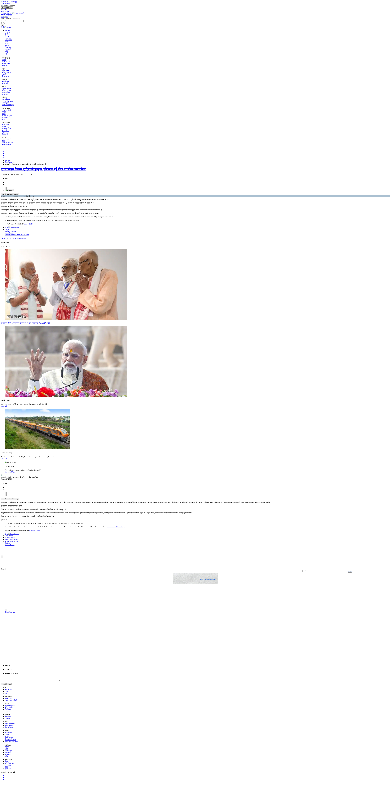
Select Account (10, 612)
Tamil (7, 43)
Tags (6, 227)
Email (8, 665)
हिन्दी (6, 34)
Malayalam (8, 40)
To (2, 23)
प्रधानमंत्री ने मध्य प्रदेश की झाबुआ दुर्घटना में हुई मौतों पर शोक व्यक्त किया (43, 169)
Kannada (8, 38)
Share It (3, 569)
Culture (7, 543)
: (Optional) (11, 673)
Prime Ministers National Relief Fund (17, 235)
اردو (6, 53)
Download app (5, 3)
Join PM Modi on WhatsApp (10, 194)
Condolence (9, 233)
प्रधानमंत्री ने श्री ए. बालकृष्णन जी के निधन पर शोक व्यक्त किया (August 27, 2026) (25, 323)
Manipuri (8, 49)
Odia (6, 51)
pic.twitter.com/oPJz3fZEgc (116, 527)
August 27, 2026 (34, 530)
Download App (10, 472)
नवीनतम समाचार (10, 162)
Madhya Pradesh (10, 231)
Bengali (7, 36)
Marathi (7, 45)
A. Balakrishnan (10, 537)
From (3, 21)
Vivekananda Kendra (12, 541)
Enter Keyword (6, 19)
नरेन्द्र (4, 9)
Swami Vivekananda (11, 539)
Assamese (8, 47)
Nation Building (10, 545)
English (7, 30)
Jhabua (7, 229)
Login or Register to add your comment (13, 238)
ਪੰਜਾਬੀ (7, 54)
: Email (9, 669)
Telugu (7, 41)
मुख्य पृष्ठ (7, 160)
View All (4, 406)
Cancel (4, 684)
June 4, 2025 (28, 224)
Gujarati (7, 32)
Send (9, 684)
